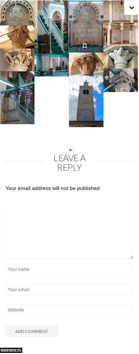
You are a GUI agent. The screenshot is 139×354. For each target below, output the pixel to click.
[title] (124, 333)
